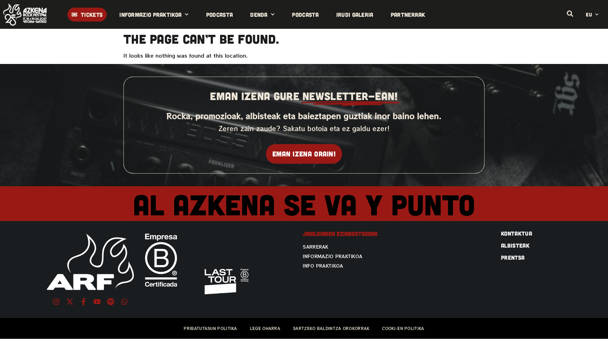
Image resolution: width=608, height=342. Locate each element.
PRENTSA (512, 257)
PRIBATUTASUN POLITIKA (210, 328)
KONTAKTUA (516, 233)
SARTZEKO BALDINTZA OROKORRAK (331, 328)
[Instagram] (56, 301)
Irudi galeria (354, 14)
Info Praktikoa (323, 266)
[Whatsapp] (124, 301)
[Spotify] (110, 301)
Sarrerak (315, 247)
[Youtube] (97, 301)
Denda (259, 14)
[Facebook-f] (83, 301)
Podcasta (219, 14)
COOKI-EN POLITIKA (403, 328)
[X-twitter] (69, 301)
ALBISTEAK (515, 245)
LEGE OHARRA (265, 328)
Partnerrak (408, 14)
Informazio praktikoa (150, 14)
